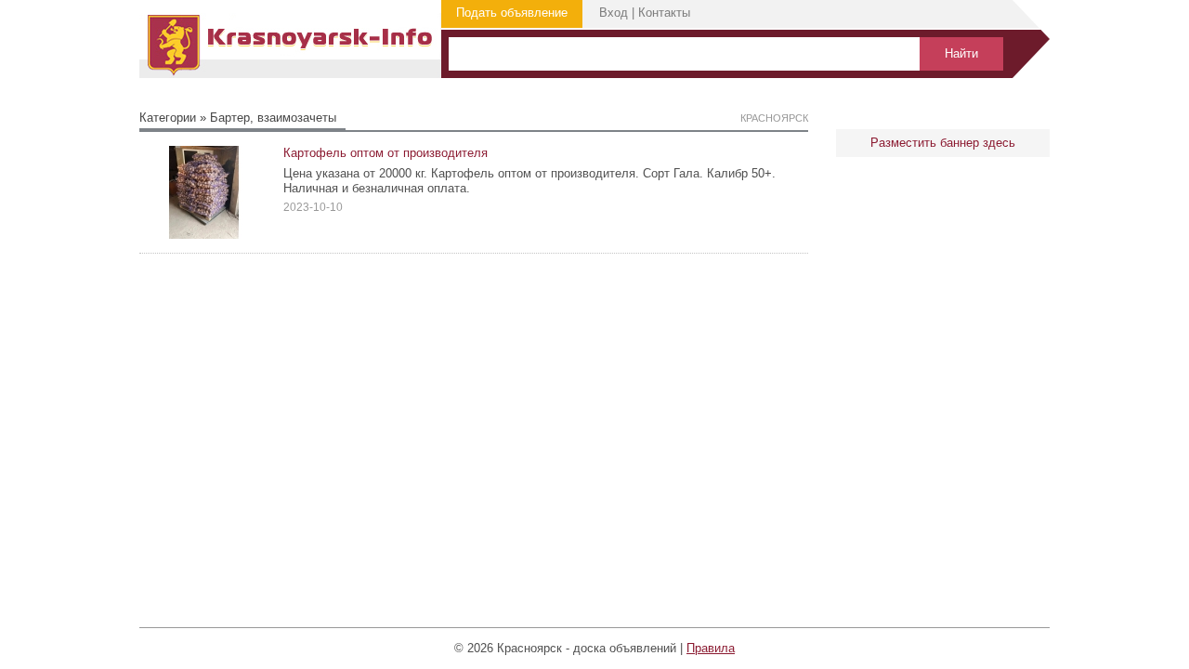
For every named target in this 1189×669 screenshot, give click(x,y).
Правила (710, 648)
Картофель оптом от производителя (385, 153)
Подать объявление (512, 13)
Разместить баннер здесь (942, 143)
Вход (613, 13)
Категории (167, 118)
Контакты (664, 13)
